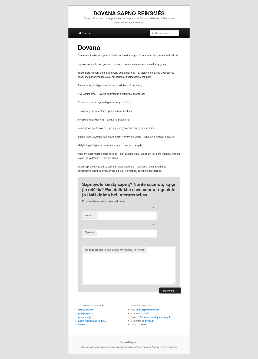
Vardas (88, 215)
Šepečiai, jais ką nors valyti (155, 317)
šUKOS (144, 313)
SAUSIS (149, 320)
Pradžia (86, 33)
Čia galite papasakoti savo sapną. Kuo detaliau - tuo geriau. (115, 249)
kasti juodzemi (86, 309)
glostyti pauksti (86, 313)
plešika (81, 324)
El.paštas (89, 232)
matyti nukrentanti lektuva (92, 320)
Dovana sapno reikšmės (129, 13)
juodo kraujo (84, 317)
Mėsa (144, 324)
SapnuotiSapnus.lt (129, 342)
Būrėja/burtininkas (149, 309)
